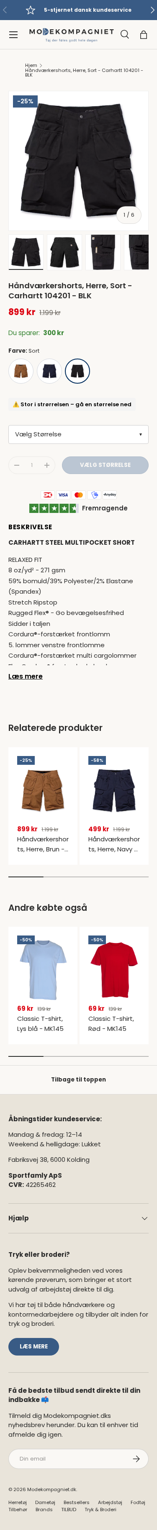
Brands (44, 1509)
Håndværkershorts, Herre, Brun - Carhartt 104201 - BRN (43, 854)
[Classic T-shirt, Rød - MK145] (114, 969)
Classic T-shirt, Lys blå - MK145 (40, 1023)
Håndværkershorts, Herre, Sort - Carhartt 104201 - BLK (84, 73)
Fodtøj (138, 1502)
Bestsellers (77, 1502)
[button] (143, 35)
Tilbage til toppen (78, 1080)
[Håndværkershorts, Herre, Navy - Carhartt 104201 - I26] (114, 790)
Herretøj (17, 1502)
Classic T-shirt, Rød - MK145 (111, 1023)
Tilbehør (17, 1509)
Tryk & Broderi (100, 1509)
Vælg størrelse (105, 465)
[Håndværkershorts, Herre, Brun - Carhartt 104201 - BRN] (43, 790)
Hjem (31, 65)
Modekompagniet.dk (51, 1489)
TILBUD (68, 1509)
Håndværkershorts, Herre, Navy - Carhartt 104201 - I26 (114, 854)
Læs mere (25, 676)
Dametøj (45, 1502)
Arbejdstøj (110, 1502)
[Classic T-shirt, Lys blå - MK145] (43, 969)
